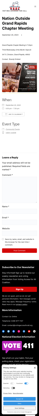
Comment (7, 175)
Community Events (13, 129)
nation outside (11, 132)
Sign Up (19, 289)
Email (5, 217)
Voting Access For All (14, 11)
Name (5, 206)
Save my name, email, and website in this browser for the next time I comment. (19, 242)
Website (6, 228)
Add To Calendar (14, 114)
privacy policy (21, 304)
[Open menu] (35, 6)
